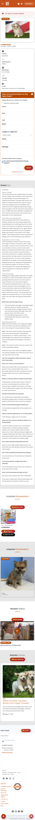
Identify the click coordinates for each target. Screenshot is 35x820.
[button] (6, 511)
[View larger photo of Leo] (14, 511)
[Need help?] (3, 816)
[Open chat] (31, 816)
